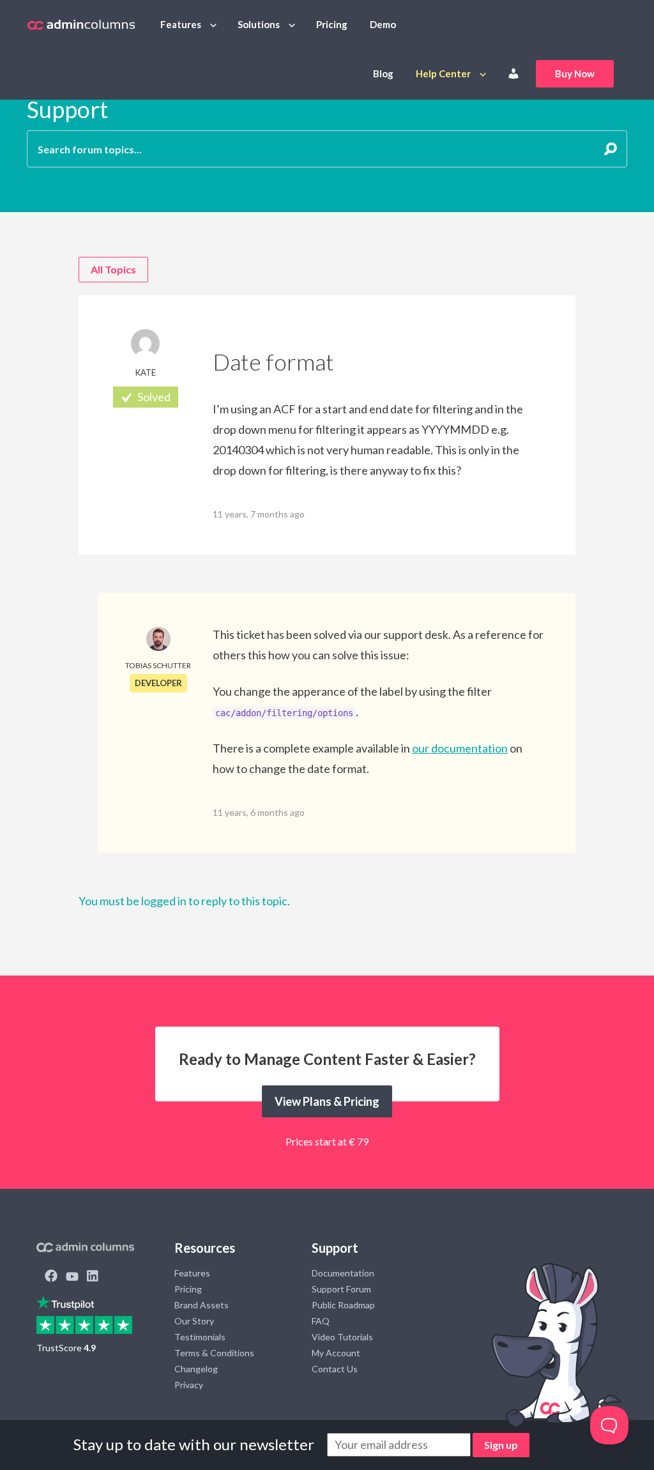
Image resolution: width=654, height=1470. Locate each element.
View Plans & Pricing (327, 1101)
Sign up (501, 1445)
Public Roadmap (343, 1304)
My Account (336, 1352)
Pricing (331, 24)
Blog (383, 73)
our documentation (460, 748)
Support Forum (341, 1288)
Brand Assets (201, 1304)
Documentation (343, 1272)
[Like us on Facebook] (51, 1277)
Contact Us (335, 1368)
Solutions (259, 24)
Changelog (196, 1368)
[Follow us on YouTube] (72, 1277)
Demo (383, 24)
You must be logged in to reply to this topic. (184, 901)
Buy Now (575, 73)
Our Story (194, 1320)
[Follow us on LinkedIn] (92, 1277)
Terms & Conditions (214, 1352)
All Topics (113, 269)
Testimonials (199, 1336)
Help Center (443, 73)
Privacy (188, 1384)
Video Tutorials (342, 1336)
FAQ (321, 1320)
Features (180, 24)
